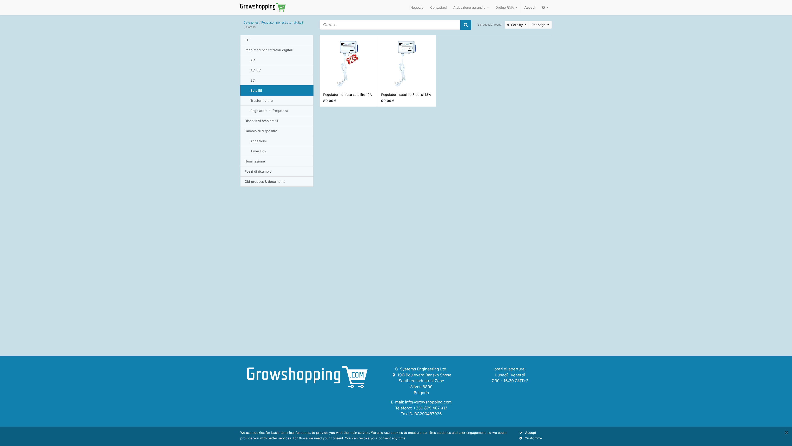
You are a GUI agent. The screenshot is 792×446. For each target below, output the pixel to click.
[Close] (786, 432)
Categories (251, 22)
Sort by (517, 25)
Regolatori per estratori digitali (282, 22)
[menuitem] (417, 7)
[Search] (465, 25)
